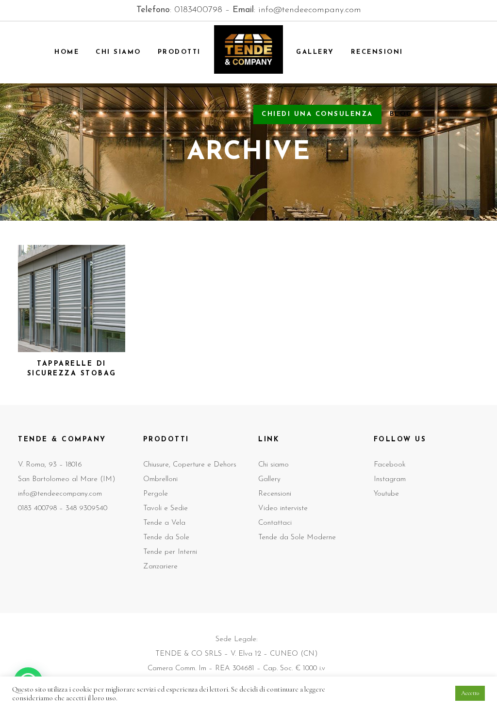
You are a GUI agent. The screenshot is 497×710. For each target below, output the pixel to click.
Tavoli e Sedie (165, 508)
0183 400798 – (42, 508)
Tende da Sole (166, 537)
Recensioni (274, 494)
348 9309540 (86, 508)
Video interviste (283, 508)
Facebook (390, 464)
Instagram (390, 479)
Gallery (269, 479)
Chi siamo (273, 464)
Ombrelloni (160, 479)
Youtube (386, 494)
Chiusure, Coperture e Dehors (189, 464)
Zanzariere (160, 566)
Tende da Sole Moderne (297, 537)
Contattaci (275, 523)
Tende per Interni (170, 552)
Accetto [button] (470, 693)
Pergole (155, 494)
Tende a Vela (164, 523)
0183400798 (198, 10)
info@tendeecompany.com (309, 10)
